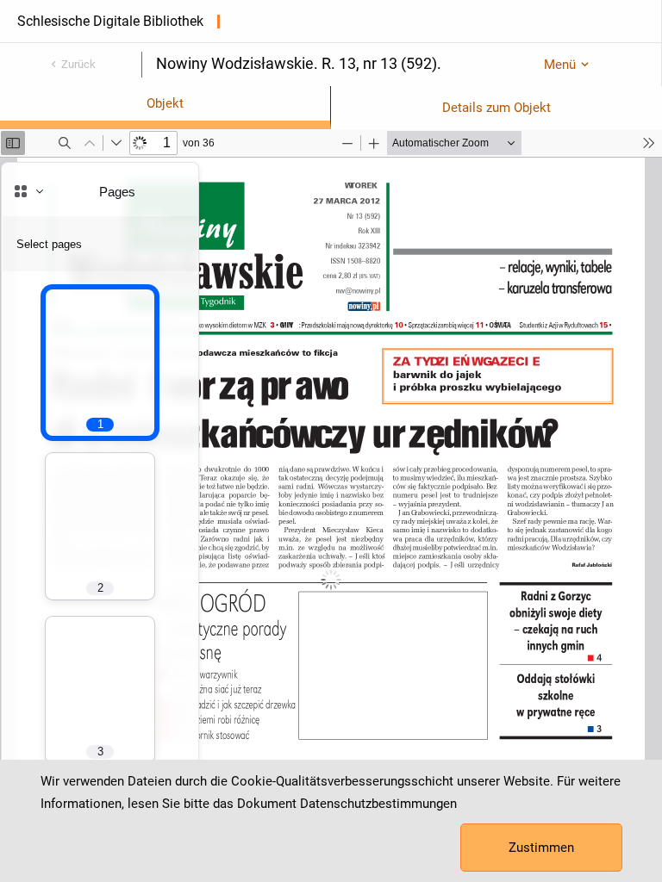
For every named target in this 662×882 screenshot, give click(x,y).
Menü (560, 64)
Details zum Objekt (496, 107)
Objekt (165, 103)
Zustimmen (541, 847)
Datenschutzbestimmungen (378, 803)
